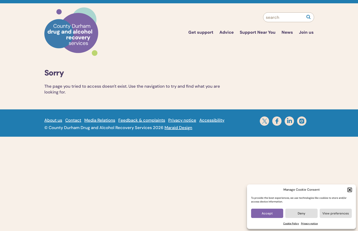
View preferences (335, 213)
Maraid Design (178, 127)
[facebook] (277, 121)
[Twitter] (264, 121)
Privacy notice (309, 223)
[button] (350, 190)
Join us (306, 32)
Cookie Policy (291, 223)
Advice (226, 32)
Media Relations (99, 120)
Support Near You (258, 32)
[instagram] (301, 121)
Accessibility (211, 120)
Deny (301, 213)
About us (53, 120)
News (287, 32)
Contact (73, 120)
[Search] (308, 17)
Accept (267, 213)
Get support (200, 32)
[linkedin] (289, 121)
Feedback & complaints (141, 120)
